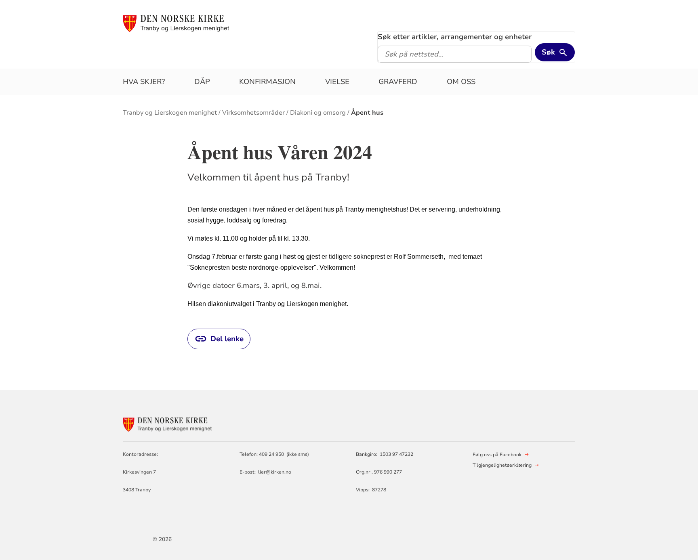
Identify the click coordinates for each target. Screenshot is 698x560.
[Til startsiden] (176, 23)
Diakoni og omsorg (318, 112)
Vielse (337, 81)
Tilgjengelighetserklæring (502, 465)
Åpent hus (367, 112)
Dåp (202, 81)
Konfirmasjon (267, 81)
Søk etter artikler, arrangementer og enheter (455, 37)
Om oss (461, 81)
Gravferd (397, 81)
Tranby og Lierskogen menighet (170, 112)
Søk (548, 52)
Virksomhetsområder (253, 112)
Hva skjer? (144, 81)
